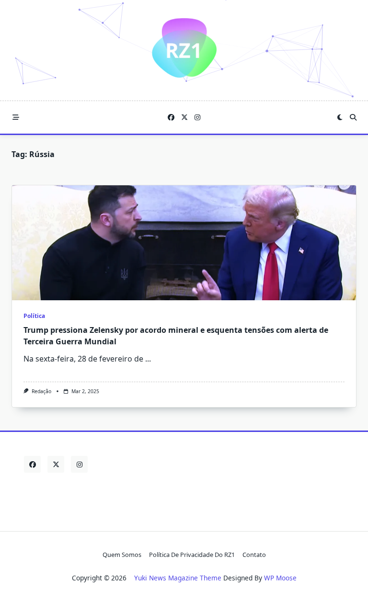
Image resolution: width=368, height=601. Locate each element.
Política (34, 316)
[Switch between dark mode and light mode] (340, 117)
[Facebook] (171, 117)
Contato (254, 554)
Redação (41, 391)
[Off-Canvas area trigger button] (16, 117)
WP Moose (280, 577)
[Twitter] (184, 117)
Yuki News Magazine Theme (177, 577)
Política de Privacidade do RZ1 (192, 554)
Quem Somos (122, 554)
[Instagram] (197, 117)
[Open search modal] (353, 117)
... (148, 358)
